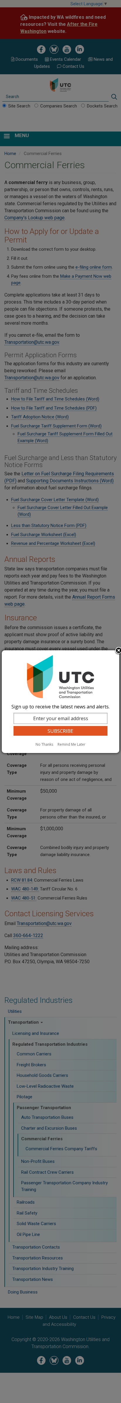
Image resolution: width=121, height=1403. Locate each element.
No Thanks (44, 744)
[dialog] (60, 701)
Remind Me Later (71, 744)
